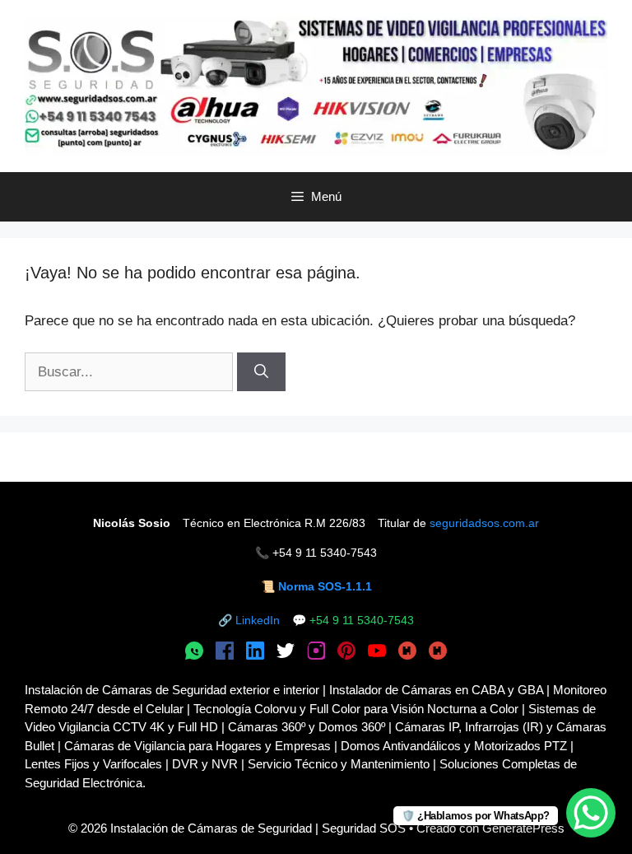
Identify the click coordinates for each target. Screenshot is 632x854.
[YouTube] (377, 653)
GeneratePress (523, 828)
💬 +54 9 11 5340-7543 (353, 620)
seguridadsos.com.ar (484, 523)
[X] (285, 653)
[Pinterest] (346, 653)
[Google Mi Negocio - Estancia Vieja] (438, 653)
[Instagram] (316, 653)
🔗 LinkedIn (249, 620)
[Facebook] (225, 653)
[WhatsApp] (194, 653)
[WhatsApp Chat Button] (591, 813)
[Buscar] (261, 372)
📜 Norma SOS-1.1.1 (316, 586)
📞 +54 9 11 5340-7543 (316, 552)
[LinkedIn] (255, 653)
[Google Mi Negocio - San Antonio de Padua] (407, 653)
